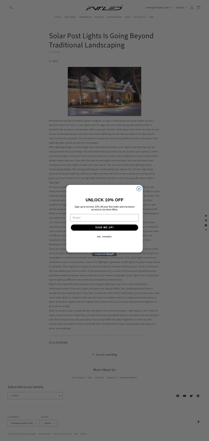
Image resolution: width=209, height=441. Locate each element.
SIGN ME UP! (104, 227)
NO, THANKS (104, 237)
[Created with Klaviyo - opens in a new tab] (104, 254)
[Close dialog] (139, 188)
